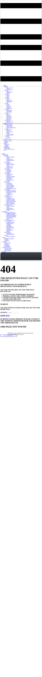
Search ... (4, 312)
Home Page (5, 315)
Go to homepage (8, 335)
